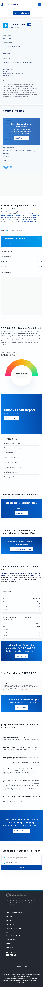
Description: (6, 81)
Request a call (21, 966)
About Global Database (14, 913)
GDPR (8, 943)
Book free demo (21, 961)
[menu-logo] (9, 4)
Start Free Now (21, 513)
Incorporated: (7, 35)
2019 (16, 230)
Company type (7, 42)
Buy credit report (11, 418)
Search (21, 868)
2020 (12, 230)
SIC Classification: (8, 59)
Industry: (5, 66)
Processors (10, 947)
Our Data (9, 920)
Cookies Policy (11, 940)
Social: (5, 164)
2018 (20, 230)
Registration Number (9, 50)
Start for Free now (21, 138)
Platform (9, 916)
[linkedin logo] (11, 167)
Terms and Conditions (13, 928)
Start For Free (21, 656)
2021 (7, 230)
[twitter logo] (7, 167)
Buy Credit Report (23, 13)
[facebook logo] (4, 167)
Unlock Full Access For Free (21, 549)
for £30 (21, 376)
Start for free (12, 243)
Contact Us (10, 924)
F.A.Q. (8, 932)
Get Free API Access (21, 831)
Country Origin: (7, 156)
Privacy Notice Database (14, 936)
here (9, 581)
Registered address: (9, 147)
